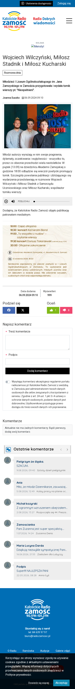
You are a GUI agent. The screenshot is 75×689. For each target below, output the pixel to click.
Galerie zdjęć (63, 650)
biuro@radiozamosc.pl (37, 636)
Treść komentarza (19, 331)
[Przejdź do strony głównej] (29, 21)
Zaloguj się (64, 3)
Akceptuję (61, 682)
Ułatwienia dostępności (38, 3)
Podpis (12, 354)
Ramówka (28, 650)
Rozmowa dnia (12, 72)
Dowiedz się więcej (38, 683)
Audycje (44, 650)
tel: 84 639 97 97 (37, 632)
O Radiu (12, 650)
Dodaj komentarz (37, 371)
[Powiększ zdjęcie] (37, 251)
